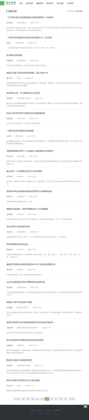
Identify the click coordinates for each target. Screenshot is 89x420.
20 (23, 399)
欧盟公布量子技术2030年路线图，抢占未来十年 (27, 72)
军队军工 (10, 196)
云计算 (9, 136)
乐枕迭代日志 (21, 60)
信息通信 (10, 98)
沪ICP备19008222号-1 (50, 413)
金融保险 (10, 345)
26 (51, 399)
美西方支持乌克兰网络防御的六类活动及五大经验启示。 (25, 332)
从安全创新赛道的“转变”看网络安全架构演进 (26, 281)
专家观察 (10, 60)
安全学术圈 (21, 156)
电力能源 (10, 23)
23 (37, 399)
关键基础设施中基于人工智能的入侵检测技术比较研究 (30, 150)
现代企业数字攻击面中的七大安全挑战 (23, 380)
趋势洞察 (10, 118)
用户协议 (49, 410)
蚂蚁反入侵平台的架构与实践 (19, 302)
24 (42, 399)
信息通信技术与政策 (24, 98)
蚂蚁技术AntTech (23, 307)
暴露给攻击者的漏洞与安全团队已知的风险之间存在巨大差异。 (28, 390)
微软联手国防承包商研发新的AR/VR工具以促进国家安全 (31, 264)
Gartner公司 (21, 118)
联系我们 (40, 410)
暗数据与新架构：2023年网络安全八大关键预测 (27, 208)
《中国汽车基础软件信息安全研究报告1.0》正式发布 (29, 37)
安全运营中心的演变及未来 (18, 226)
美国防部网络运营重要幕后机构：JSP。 (20, 201)
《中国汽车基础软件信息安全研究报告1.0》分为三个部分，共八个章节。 (31, 48)
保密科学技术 (21, 287)
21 (28, 399)
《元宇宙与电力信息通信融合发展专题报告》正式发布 (30, 17)
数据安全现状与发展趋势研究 (19, 360)
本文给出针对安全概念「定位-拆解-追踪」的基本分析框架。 (27, 65)
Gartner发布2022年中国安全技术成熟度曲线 (26, 113)
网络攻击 (10, 249)
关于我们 (32, 410)
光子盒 (19, 78)
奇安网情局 (21, 196)
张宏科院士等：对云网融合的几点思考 (23, 92)
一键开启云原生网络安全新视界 (20, 130)
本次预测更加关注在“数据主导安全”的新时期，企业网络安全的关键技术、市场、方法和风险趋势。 (40, 219)
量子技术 (10, 78)
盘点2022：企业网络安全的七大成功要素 (24, 171)
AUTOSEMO (19, 43)
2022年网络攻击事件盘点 (17, 244)
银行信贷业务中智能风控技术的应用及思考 (25, 339)
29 (65, 399)
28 (61, 399)
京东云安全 (19, 136)
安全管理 (10, 176)
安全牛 (19, 385)
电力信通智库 (21, 23)
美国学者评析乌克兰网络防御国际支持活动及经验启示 (30, 322)
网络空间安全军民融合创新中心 (27, 327)
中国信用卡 (21, 345)
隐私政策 (57, 410)
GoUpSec (20, 176)
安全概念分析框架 (14, 55)
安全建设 (10, 287)
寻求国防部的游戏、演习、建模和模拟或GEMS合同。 (25, 274)
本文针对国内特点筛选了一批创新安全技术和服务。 (24, 123)
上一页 (17, 399)
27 (56, 399)
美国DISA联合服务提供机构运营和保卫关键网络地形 (29, 191)
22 (33, 399)
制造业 (9, 43)
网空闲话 (20, 269)
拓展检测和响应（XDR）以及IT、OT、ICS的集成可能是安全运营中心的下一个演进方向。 (37, 237)
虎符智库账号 (21, 232)
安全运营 (10, 156)
